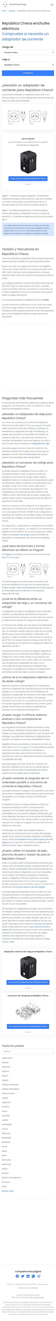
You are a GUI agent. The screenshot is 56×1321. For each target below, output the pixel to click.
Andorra (5, 1071)
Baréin (4, 1146)
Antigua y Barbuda (10, 1084)
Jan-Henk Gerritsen (37, 1297)
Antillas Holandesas (10, 1089)
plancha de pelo (42, 927)
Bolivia (5, 1169)
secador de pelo (42, 924)
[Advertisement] (28, 357)
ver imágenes (41, 881)
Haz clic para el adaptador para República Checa (28, 982)
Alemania (6, 1067)
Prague (7, 554)
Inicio (4, 11)
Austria (5, 1120)
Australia (6, 1115)
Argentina (6, 1102)
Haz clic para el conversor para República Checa (28, 1026)
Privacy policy (43, 1284)
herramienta (21, 231)
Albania (5, 1062)
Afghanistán (7, 1058)
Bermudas (6, 1160)
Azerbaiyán (7, 1124)
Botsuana (6, 1182)
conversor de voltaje (20, 535)
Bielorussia (6, 1164)
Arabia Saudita (8, 1093)
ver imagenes (36, 426)
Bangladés (6, 1138)
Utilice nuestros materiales (28, 1288)
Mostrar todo (8, 1191)
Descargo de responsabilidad (26, 1284)
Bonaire (5, 1173)
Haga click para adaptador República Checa (28, 179)
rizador (5, 930)
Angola (5, 1076)
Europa (12, 11)
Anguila (5, 1080)
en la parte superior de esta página (29, 887)
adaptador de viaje (40, 443)
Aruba (4, 1111)
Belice (4, 1151)
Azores (5, 1129)
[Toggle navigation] (52, 4)
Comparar (28, 73)
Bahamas (6, 1133)
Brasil (4, 1186)
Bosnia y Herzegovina (11, 1177)
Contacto (10, 1284)
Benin (4, 1155)
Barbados (6, 1142)
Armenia (5, 1107)
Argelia (5, 1098)
